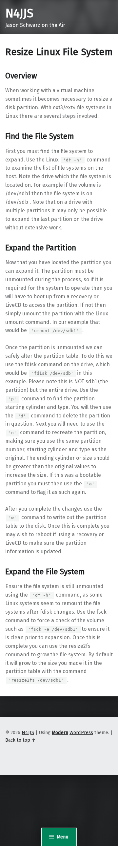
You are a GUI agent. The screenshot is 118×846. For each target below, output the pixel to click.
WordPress (81, 732)
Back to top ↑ (20, 740)
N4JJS (19, 13)
